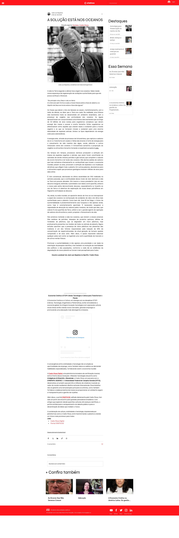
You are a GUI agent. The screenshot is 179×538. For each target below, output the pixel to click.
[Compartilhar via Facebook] (48, 438)
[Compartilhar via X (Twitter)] (53, 438)
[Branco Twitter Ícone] (121, 510)
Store (121, 513)
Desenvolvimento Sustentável (56, 432)
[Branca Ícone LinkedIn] (131, 510)
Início (110, 513)
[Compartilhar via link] (62, 438)
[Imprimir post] (66, 438)
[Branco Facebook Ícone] (116, 510)
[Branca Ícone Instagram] (126, 510)
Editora (116, 513)
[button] (3, 3)
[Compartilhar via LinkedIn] (57, 438)
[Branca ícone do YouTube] (111, 510)
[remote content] (75, 273)
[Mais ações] (102, 14)
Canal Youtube (128, 513)
